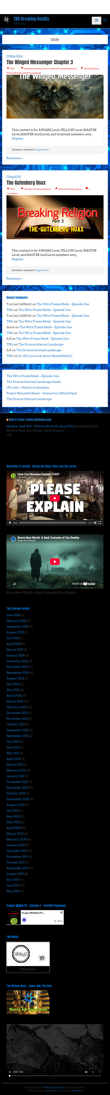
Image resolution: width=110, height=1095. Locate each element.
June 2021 (13, 747)
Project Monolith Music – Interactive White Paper (41, 393)
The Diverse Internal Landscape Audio (33, 382)
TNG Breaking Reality (31, 19)
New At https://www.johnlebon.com (30, 419)
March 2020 (14, 833)
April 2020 (14, 828)
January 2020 (15, 845)
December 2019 (17, 851)
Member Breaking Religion (38, 189)
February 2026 (16, 621)
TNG (12, 68)
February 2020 (16, 839)
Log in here (42, 149)
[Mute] (95, 522)
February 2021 (16, 770)
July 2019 (12, 879)
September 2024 (17, 672)
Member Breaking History (37, 68)
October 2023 (15, 724)
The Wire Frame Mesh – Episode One (63, 304)
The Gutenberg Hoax (26, 182)
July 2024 (12, 684)
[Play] (10, 522)
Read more (15, 158)
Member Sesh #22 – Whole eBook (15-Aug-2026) (40, 426)
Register (18, 138)
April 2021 (13, 759)
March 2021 (14, 764)
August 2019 (15, 874)
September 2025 (17, 626)
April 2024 (13, 695)
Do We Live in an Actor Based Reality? (45, 356)
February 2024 (16, 707)
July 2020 (12, 810)
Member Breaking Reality (64, 68)
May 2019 (13, 891)
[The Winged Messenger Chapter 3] (54, 117)
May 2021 (12, 753)
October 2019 (15, 862)
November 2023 (17, 718)
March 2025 (14, 649)
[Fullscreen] (99, 522)
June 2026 (13, 615)
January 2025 (15, 655)
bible (86, 68)
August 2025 (15, 632)
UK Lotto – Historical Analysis (27, 387)
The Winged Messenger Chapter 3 (39, 62)
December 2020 (17, 782)
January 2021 (15, 776)
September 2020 (17, 799)
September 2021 (17, 736)
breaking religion (73, 189)
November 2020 (17, 787)
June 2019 (13, 885)
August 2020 (15, 805)
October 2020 (15, 793)
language (36, 73)
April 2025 (13, 644)
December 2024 (17, 661)
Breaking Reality (23, 73)
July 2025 (12, 638)
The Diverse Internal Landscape (40, 344)
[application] (54, 498)
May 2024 (13, 690)
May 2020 (13, 822)
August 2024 (15, 678)
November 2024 (17, 667)
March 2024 (14, 701)
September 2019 (17, 868)
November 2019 (17, 856)
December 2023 (17, 713)
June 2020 (13, 816)
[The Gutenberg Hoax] (54, 238)
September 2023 (17, 730)
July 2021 (12, 741)
